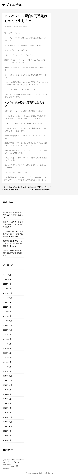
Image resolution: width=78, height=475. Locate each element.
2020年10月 (7, 330)
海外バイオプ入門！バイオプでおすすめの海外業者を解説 (39, 188)
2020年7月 (7, 344)
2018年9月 (7, 431)
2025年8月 (7, 275)
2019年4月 (7, 403)
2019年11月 (7, 380)
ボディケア (7, 465)
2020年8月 (7, 339)
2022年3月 (7, 316)
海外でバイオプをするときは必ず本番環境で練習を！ (14, 188)
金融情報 (6, 468)
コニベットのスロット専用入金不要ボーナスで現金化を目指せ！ (13, 224)
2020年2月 (7, 367)
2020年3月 (7, 362)
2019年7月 (7, 399)
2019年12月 (7, 376)
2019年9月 (7, 390)
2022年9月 (7, 302)
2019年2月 (7, 413)
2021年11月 (7, 325)
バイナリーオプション (11, 462)
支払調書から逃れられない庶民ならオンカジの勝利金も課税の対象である (13, 233)
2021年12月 (7, 321)
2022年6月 (7, 307)
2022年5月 (7, 311)
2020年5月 (7, 353)
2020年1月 (7, 371)
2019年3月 (7, 408)
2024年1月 (7, 288)
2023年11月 (7, 298)
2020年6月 (7, 348)
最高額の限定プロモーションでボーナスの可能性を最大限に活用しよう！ (13, 243)
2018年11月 (7, 422)
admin (25, 26)
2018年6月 (7, 436)
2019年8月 (7, 394)
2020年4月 (7, 357)
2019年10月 (7, 385)
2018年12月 (7, 417)
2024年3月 (7, 284)
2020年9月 (7, 334)
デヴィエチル (12, 4)
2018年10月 (7, 426)
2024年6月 (7, 279)
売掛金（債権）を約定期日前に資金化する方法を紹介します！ (13, 252)
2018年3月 (7, 440)
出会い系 (14, 466)
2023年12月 (7, 293)
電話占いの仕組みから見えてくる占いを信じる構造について (13, 214)
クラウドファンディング (12, 460)
